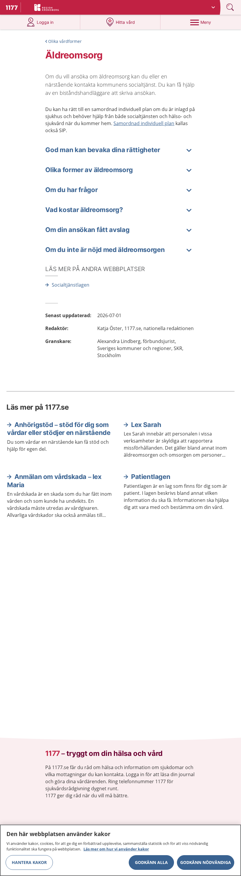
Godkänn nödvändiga (205, 862)
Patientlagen (150, 476)
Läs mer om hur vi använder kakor (116, 849)
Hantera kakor (29, 862)
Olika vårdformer (65, 41)
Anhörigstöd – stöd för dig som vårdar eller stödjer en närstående (58, 429)
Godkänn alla (151, 862)
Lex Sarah (146, 424)
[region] (120, 850)
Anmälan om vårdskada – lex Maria (54, 481)
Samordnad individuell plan (143, 123)
